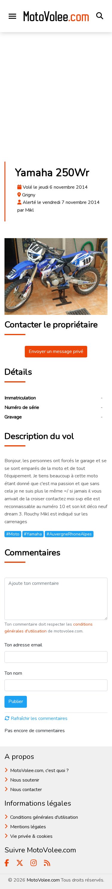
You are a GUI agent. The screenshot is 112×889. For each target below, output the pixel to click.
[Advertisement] (56, 98)
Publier (15, 701)
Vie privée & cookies (31, 836)
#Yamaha (33, 534)
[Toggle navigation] (12, 16)
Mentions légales (28, 827)
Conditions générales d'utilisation (44, 817)
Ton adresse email (23, 645)
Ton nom (13, 673)
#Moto (12, 534)
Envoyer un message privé (56, 351)
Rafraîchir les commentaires (39, 718)
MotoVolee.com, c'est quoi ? (39, 770)
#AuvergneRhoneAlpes (69, 534)
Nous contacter (26, 789)
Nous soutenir (24, 780)
